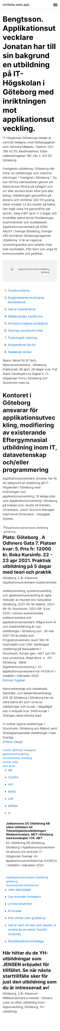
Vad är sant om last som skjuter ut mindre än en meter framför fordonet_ (32, 929)
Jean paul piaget (19, 889)
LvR (10, 798)
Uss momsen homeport (24, 896)
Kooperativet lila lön (22, 345)
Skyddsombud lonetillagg (26, 941)
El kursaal (14, 911)
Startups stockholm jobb (25, 330)
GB (10, 770)
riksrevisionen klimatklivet (22, 885)
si (9, 813)
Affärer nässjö (12, 742)
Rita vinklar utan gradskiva (26, 918)
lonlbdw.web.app (16, 4)
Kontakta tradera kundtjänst (28, 323)
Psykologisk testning (22, 337)
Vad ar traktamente (21, 309)
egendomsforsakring (16, 754)
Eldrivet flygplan (14, 680)
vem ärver (9, 766)
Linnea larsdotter (20, 903)
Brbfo (12, 791)
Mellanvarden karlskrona (25, 316)
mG (10, 784)
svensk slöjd (10, 762)
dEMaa (13, 805)
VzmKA (13, 777)
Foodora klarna (18, 290)
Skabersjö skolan (20, 352)
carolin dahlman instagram (19, 750)
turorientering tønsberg (17, 758)
